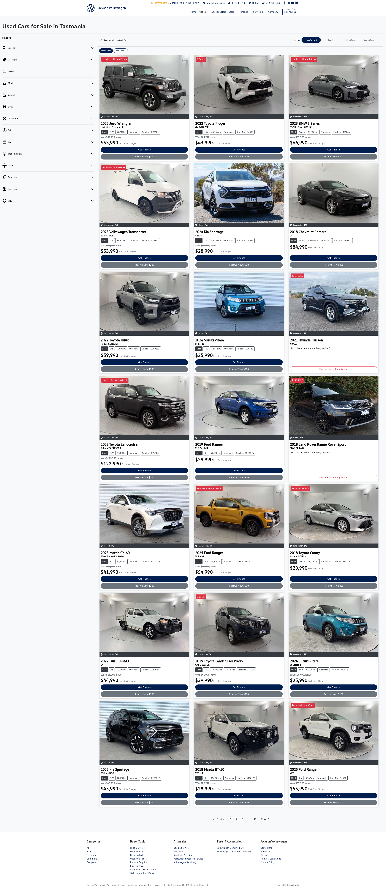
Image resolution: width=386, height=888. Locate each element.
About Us (265, 851)
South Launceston (216, 3)
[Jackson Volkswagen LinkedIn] (297, 3)
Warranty (179, 851)
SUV (89, 851)
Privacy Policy (267, 862)
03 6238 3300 (273, 3)
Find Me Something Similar (333, 369)
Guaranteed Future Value (143, 869)
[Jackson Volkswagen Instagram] (289, 3)
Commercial (93, 858)
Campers (91, 862)
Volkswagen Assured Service (188, 858)
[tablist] (340, 40)
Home (193, 11)
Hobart (256, 3)
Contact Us (266, 847)
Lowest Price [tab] (369, 40)
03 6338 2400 (238, 3)
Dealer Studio (293, 885)
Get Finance (144, 149)
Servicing (258, 11)
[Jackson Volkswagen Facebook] (285, 3)
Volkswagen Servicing (185, 862)
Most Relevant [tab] (311, 40)
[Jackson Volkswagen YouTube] (293, 3)
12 (255, 819)
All (88, 847)
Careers (264, 855)
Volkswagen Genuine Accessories (234, 851)
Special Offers (219, 11)
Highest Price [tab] (350, 40)
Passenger (92, 855)
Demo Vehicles (137, 855)
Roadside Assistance (184, 855)
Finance (244, 11)
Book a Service (181, 847)
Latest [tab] (330, 40)
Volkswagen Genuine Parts (231, 847)
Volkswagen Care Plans (142, 873)
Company (273, 11)
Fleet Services (137, 865)
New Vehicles (137, 851)
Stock (231, 11)
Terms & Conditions (270, 858)
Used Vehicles (137, 858)
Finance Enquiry (138, 862)
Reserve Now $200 (144, 156)
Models (202, 11)
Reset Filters (106, 50)
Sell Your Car (290, 11)
